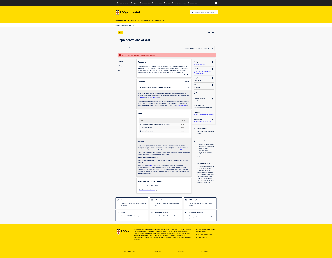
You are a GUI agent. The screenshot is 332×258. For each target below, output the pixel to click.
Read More (187, 75)
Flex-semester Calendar (180, 3)
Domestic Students (147, 127)
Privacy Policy (157, 251)
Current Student (146, 3)
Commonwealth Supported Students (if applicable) (156, 124)
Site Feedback (204, 251)
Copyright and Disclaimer (130, 251)
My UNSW (136, 3)
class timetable (154, 97)
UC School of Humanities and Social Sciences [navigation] (203, 72)
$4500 (182, 127)
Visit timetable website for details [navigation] (205, 114)
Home (117, 25)
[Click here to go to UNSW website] (122, 13)
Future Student (158, 3)
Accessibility (181, 251)
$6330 (182, 131)
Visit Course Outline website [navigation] (203, 121)
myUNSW (142, 97)
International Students (148, 131)
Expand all (186, 81)
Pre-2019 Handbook (124, 3)
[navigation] (148, 190)
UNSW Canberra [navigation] (200, 64)
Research (167, 3)
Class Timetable (194, 3)
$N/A (182, 124)
